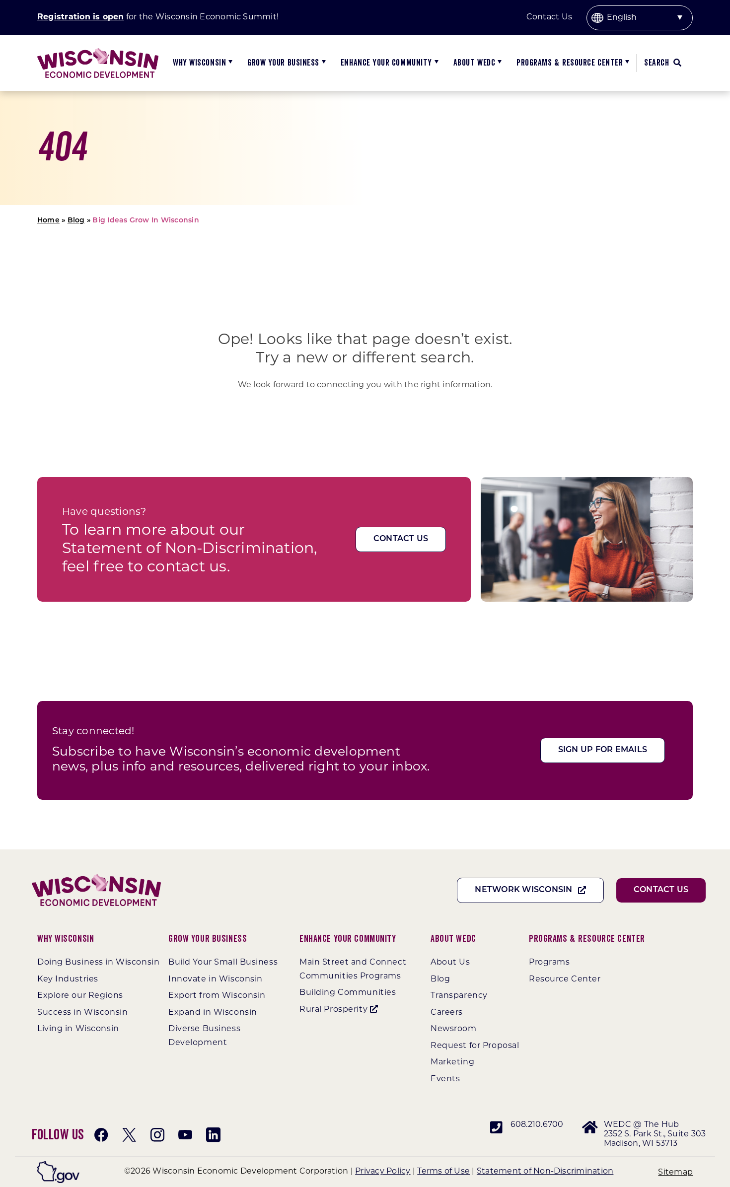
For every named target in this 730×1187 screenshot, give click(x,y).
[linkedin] (213, 1135)
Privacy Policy (382, 1172)
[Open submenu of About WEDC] (498, 63)
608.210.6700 (537, 1125)
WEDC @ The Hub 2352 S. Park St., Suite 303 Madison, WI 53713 (655, 1134)
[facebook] (101, 1135)
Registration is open (80, 17)
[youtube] (185, 1135)
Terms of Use (443, 1172)
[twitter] (129, 1135)
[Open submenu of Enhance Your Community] (435, 63)
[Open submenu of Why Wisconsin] (229, 63)
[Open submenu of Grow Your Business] (322, 63)
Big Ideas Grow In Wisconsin (145, 220)
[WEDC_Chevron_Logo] (97, 52)
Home (48, 220)
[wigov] (58, 1165)
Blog (76, 220)
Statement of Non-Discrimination (545, 1172)
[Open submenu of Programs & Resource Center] (626, 63)
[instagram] (157, 1135)
